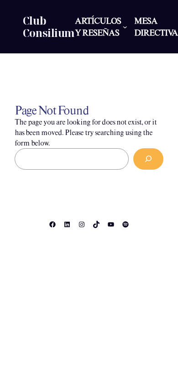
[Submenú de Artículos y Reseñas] (125, 27)
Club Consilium (49, 26)
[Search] (148, 159)
